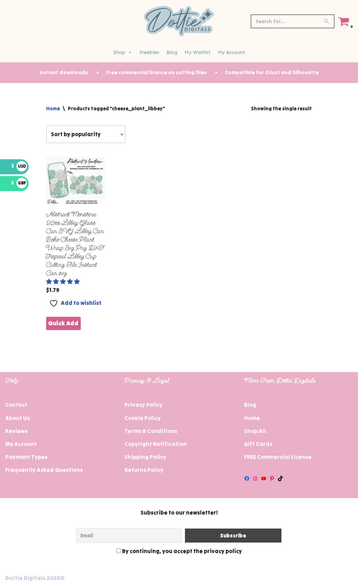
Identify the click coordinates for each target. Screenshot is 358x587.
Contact (16, 404)
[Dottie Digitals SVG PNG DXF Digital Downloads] (179, 21)
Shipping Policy (145, 456)
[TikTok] (280, 478)
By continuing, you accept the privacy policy (181, 550)
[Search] (327, 21)
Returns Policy (144, 469)
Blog (171, 52)
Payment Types (26, 456)
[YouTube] (263, 478)
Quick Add (63, 323)
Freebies (149, 52)
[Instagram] (255, 478)
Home (53, 108)
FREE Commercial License (278, 456)
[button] (63, 281)
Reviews (16, 430)
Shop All (255, 430)
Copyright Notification (155, 443)
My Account (231, 52)
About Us (17, 417)
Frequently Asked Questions (44, 469)
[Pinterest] (272, 478)
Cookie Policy (142, 417)
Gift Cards (258, 443)
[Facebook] (247, 478)
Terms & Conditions (150, 430)
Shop (119, 52)
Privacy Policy (143, 404)
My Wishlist (197, 52)
